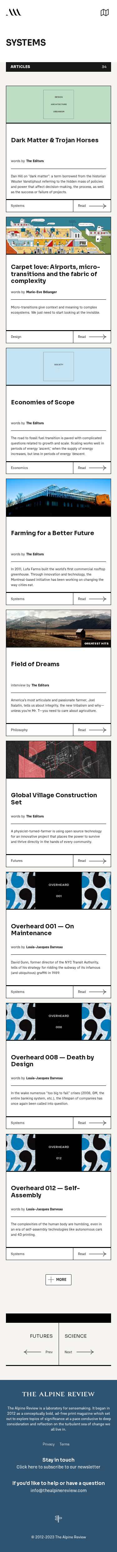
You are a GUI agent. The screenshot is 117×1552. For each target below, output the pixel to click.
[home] (13, 12)
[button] (104, 12)
